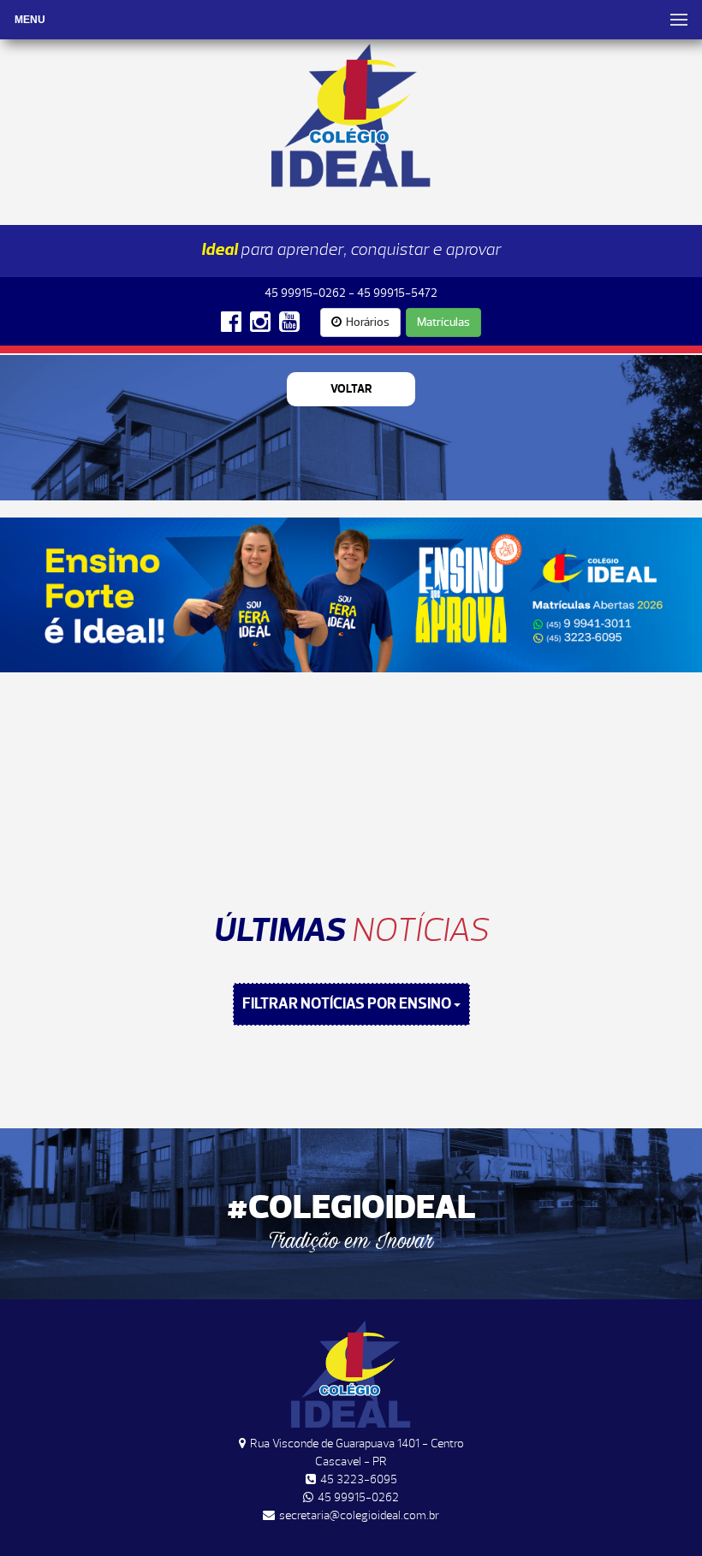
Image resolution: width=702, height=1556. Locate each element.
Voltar (351, 389)
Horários (368, 322)
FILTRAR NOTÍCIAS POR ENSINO (348, 1004)
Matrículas (443, 322)
